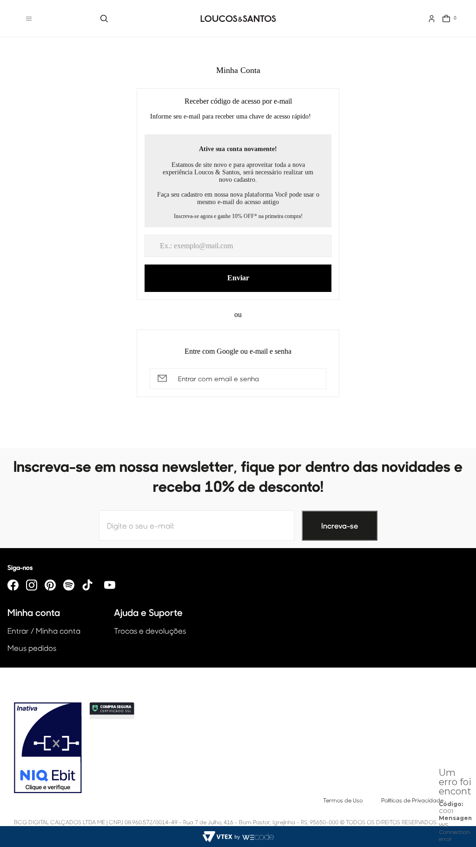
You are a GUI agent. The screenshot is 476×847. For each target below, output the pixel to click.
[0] (446, 18)
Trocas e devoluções (150, 630)
